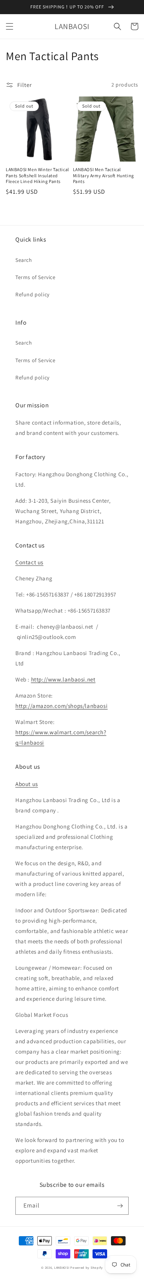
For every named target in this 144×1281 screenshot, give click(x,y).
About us (26, 784)
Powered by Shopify (86, 1267)
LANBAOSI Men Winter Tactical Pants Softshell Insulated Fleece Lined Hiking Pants (37, 175)
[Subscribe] (119, 1206)
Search (23, 260)
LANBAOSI (62, 1267)
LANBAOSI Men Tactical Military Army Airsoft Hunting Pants (103, 175)
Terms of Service (35, 277)
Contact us (29, 562)
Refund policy (32, 294)
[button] (9, 26)
